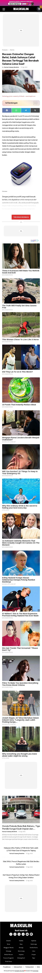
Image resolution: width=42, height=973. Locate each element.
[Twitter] (19, 934)
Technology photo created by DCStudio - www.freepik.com (18, 96)
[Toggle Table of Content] (34, 103)
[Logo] (21, 9)
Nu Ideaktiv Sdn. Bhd (19, 970)
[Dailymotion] (31, 934)
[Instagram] (14, 934)
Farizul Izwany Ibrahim (11, 67)
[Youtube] (27, 934)
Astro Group (35, 970)
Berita (12, 50)
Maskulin (5, 50)
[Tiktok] (23, 934)
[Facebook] (10, 934)
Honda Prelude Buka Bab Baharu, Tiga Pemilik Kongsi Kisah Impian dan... (21, 827)
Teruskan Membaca (21, 217)
